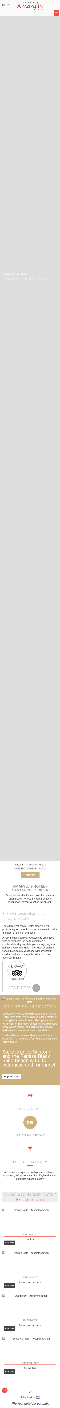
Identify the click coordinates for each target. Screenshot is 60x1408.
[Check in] (19, 868)
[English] (3, 5)
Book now (30, 875)
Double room (30, 1234)
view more (9, 1243)
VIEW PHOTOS (22, 988)
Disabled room (30, 1362)
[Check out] (32, 868)
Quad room (30, 1320)
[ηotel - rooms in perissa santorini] (30, 5)
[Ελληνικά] (8, 5)
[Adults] (42, 868)
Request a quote (11, 1076)
